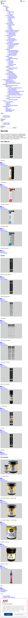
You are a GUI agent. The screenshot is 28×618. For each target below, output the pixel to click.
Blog (7, 107)
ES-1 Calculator (11, 88)
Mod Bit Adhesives (12, 55)
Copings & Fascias (12, 64)
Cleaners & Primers (12, 74)
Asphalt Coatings (11, 34)
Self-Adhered (11, 11)
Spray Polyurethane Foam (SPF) (12, 30)
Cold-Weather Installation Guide (15, 87)
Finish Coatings (11, 17)
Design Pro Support (10, 80)
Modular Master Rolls (12, 67)
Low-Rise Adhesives (12, 53)
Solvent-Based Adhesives (13, 51)
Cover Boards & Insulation (11, 39)
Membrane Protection (12, 77)
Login (2, 113)
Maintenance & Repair (13, 58)
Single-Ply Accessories (10, 73)
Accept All (8, 614)
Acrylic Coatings (9, 15)
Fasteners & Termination (11, 35)
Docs (2, 162)
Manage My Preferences (19, 614)
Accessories (10, 14)
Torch (9, 13)
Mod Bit (7, 10)
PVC (7, 8)
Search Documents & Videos (12, 85)
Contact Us (8, 104)
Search (3, 119)
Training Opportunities (13, 99)
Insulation (10, 42)
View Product (4, 165)
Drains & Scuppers (12, 78)
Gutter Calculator (12, 90)
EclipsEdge (10, 60)
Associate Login (6, 115)
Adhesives (10, 48)
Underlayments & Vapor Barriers (12, 43)
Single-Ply (10, 57)
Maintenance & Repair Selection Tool (16, 91)
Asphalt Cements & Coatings (12, 31)
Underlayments (11, 45)
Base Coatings (11, 16)
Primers (9, 18)
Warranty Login (6, 116)
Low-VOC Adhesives (12, 52)
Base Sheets (10, 46)
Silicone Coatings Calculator (14, 93)
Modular (7, 66)
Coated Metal (11, 62)
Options (3, 163)
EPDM (7, 7)
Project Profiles (9, 111)
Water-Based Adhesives (13, 50)
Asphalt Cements (11, 32)
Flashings (8, 70)
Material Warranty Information (14, 97)
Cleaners (10, 21)
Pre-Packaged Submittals (13, 92)
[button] (1, 2)
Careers (7, 102)
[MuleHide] (3, 1)
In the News (8, 108)
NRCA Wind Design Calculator (12, 83)
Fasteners (10, 36)
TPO (7, 9)
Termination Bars (11, 38)
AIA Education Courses (11, 81)
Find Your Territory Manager (12, 105)
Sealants (10, 20)
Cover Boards (11, 41)
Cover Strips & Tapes (12, 76)
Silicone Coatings (9, 23)
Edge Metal (8, 59)
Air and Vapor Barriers (13, 44)
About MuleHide (9, 101)
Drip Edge (10, 63)
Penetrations (10, 72)
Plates (9, 37)
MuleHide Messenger (10, 109)
